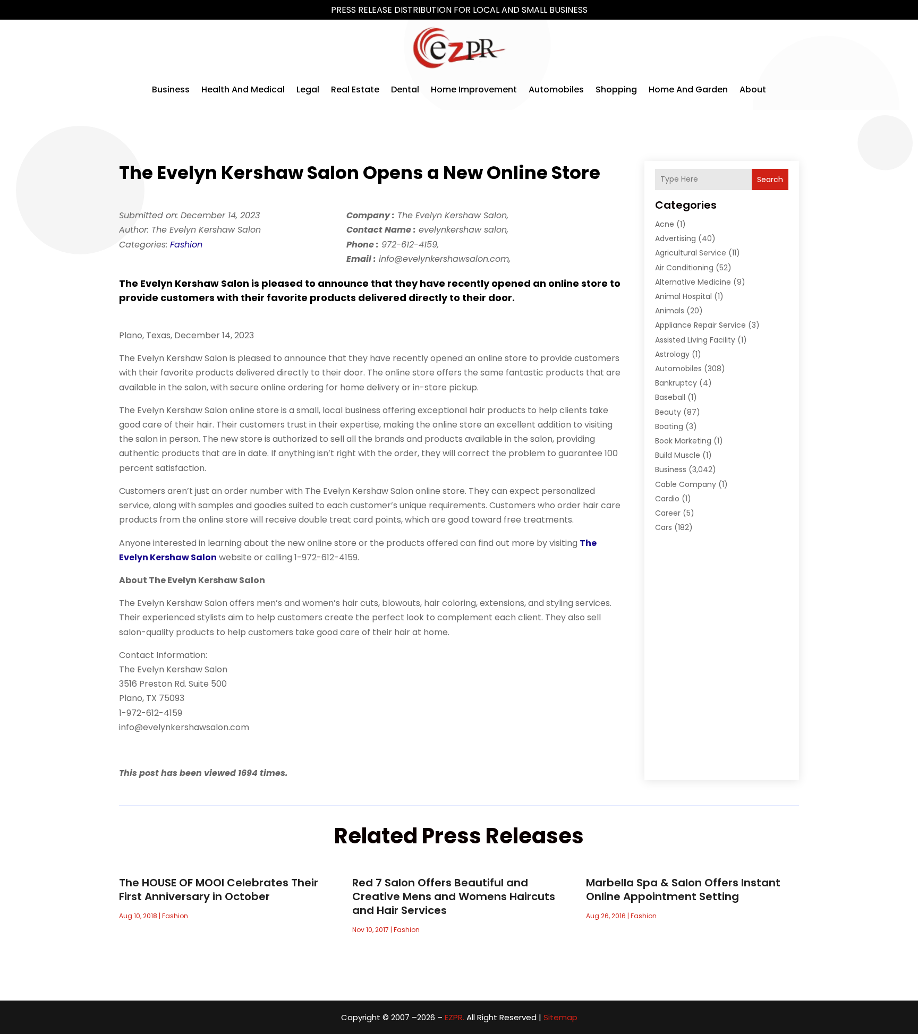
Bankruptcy (676, 383)
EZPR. (454, 1017)
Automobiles (556, 89)
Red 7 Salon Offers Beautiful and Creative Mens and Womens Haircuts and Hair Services (453, 896)
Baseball (670, 397)
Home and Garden (688, 89)
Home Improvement (474, 89)
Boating (669, 426)
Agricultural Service (690, 252)
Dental (405, 89)
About (753, 89)
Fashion (186, 244)
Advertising (675, 238)
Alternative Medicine (693, 282)
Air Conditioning (684, 267)
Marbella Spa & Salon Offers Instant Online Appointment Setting (683, 889)
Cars (663, 527)
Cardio (667, 498)
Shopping (616, 89)
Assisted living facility (695, 340)
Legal (307, 89)
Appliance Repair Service (700, 325)
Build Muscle (677, 455)
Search (770, 179)
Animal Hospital (683, 296)
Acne (664, 224)
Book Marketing (683, 440)
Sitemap (560, 1017)
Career (668, 513)
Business (171, 89)
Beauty (668, 412)
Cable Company (685, 484)
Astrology (672, 354)
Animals (669, 310)
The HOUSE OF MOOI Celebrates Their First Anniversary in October (218, 889)
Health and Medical (243, 89)
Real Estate (355, 89)
